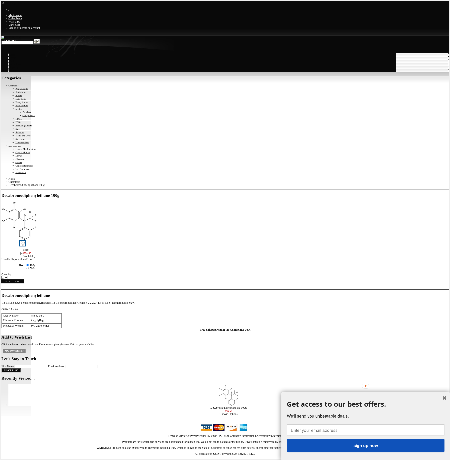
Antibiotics (20, 92)
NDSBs (18, 119)
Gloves (18, 162)
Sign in (12, 27)
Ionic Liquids (21, 105)
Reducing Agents (23, 125)
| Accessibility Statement (268, 435)
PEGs (18, 122)
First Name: (7, 366)
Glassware (20, 159)
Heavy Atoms (21, 102)
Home (11, 178)
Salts (17, 129)
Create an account (30, 27)
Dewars (18, 155)
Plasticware (20, 172)
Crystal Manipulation (25, 149)
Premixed (26, 112)
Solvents (19, 132)
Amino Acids (21, 88)
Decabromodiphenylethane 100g (228, 407)
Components (28, 115)
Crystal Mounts (22, 152)
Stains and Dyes (23, 135)
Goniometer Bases (24, 165)
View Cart (14, 24)
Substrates (20, 139)
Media (18, 109)
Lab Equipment (22, 169)
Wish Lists (14, 21)
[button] (366, 404)
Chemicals (13, 85)
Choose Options (228, 413)
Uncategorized (22, 142)
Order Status (15, 18)
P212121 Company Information (237, 435)
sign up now (365, 445)
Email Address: (56, 366)
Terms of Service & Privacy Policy (187, 435)
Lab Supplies (14, 146)
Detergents (20, 99)
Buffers (18, 95)
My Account (15, 15)
